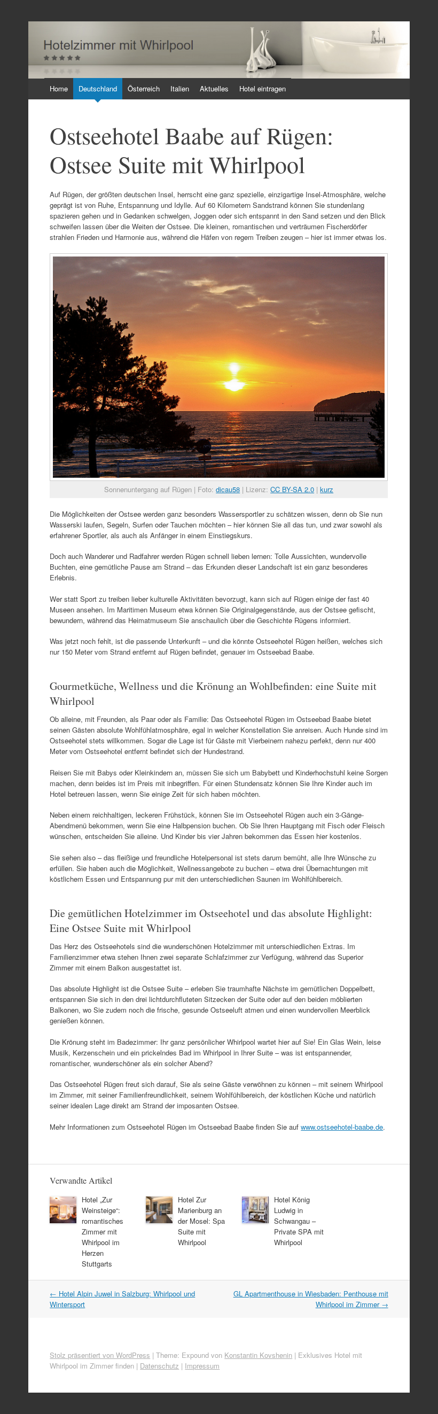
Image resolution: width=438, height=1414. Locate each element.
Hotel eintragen (262, 88)
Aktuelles (214, 88)
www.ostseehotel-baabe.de (342, 1127)
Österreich (144, 88)
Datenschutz (159, 1366)
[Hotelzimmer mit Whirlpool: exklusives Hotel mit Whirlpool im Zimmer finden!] (218, 76)
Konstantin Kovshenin (258, 1355)
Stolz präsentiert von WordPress (100, 1355)
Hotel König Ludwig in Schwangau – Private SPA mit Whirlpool (299, 1220)
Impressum (202, 1366)
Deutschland (98, 88)
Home (59, 88)
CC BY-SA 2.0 (292, 489)
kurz (326, 489)
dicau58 (228, 489)
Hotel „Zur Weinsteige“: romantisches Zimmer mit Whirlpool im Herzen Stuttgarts (102, 1231)
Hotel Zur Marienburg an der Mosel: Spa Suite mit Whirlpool (201, 1220)
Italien (179, 88)
